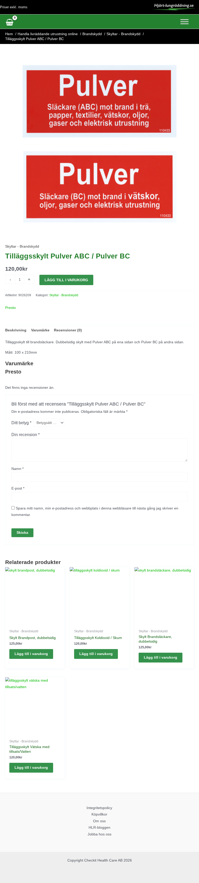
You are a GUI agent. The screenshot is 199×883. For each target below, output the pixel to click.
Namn (17, 469)
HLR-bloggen (99, 827)
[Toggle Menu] (184, 21)
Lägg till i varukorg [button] (31, 654)
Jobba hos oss (99, 834)
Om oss (99, 821)
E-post (17, 488)
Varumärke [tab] (40, 330)
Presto (10, 308)
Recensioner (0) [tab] (68, 330)
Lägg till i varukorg (66, 280)
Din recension (25, 434)
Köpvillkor (99, 814)
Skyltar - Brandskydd (22, 246)
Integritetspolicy (99, 808)
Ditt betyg (21, 422)
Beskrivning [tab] (15, 330)
